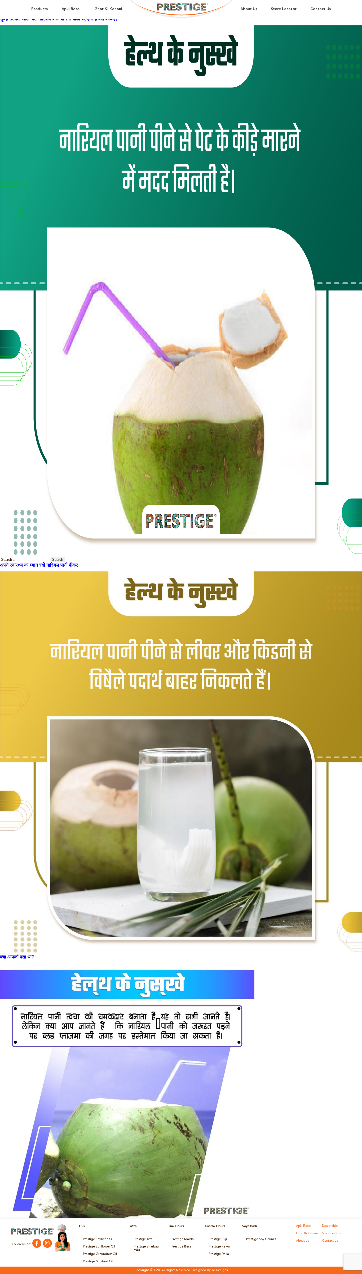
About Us (248, 9)
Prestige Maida (182, 1239)
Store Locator (284, 9)
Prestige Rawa (219, 1246)
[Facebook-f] (36, 1243)
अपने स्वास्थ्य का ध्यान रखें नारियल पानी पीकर (39, 565)
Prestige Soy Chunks (261, 1239)
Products (39, 9)
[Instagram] (47, 1243)
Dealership (330, 1226)
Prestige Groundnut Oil (100, 1254)
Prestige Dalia (219, 1254)
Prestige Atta (143, 1239)
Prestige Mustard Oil (98, 1261)
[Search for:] (25, 560)
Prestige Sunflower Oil (99, 1246)
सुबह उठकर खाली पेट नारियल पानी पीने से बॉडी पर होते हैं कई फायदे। (59, 19)
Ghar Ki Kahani (108, 9)
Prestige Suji (218, 1239)
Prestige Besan (182, 1246)
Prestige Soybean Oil (98, 1239)
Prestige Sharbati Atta (146, 1248)
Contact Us (320, 9)
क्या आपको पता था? (17, 957)
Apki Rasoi (71, 9)
